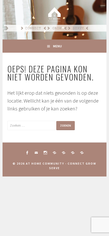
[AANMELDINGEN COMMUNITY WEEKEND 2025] (82, 153)
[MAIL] (36, 153)
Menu (57, 46)
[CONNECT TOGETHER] (54, 153)
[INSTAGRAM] (45, 153)
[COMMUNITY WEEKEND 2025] (73, 153)
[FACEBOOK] (27, 153)
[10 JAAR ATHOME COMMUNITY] (64, 153)
